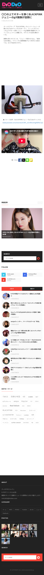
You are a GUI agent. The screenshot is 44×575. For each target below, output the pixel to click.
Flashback (5, 513)
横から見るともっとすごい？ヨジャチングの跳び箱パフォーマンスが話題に (26, 304)
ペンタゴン (6, 422)
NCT (37, 397)
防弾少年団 (15, 396)
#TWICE (17, 509)
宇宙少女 (5, 419)
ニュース (38, 509)
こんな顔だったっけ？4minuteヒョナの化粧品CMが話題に (26, 378)
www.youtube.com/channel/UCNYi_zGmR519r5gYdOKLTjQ (22, 123)
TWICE (5, 396)
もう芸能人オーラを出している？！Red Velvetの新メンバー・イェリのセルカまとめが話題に (26, 341)
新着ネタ (32, 288)
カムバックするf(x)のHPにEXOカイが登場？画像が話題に (25, 313)
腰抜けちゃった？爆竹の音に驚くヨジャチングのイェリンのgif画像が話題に (26, 332)
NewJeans (23, 410)
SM (32, 414)
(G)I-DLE (5, 406)
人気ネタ (12, 288)
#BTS (10, 509)
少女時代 (30, 397)
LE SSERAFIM (8, 414)
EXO (23, 406)
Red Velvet (14, 405)
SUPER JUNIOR (16, 422)
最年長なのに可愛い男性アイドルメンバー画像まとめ (26, 359)
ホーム (4, 509)
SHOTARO (26, 422)
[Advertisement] (22, 64)
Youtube (24, 509)
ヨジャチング (30, 419)
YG (32, 422)
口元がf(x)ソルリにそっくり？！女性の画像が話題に (26, 350)
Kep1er (24, 401)
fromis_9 (18, 415)
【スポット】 (32, 410)
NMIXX (29, 406)
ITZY (16, 410)
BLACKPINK (7, 410)
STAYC (37, 401)
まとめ (31, 509)
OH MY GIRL (13, 419)
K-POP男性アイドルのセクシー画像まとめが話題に (25, 295)
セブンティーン (7, 401)
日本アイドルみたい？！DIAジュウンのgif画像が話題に (26, 369)
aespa (16, 401)
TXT (31, 401)
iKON (37, 422)
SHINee (21, 419)
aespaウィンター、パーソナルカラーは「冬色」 (25, 321)
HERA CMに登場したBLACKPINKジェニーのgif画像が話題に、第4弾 (22, 233)
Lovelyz (26, 415)
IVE (24, 396)
